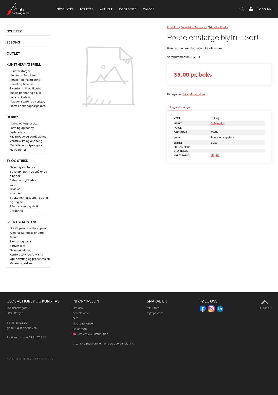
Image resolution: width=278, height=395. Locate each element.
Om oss (148, 9)
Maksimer (48, 358)
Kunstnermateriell (24, 64)
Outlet (13, 53)
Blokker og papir (20, 241)
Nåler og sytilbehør (22, 167)
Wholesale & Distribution (92, 334)
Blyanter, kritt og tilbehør (26, 88)
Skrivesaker (17, 246)
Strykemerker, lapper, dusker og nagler (29, 200)
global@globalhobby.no (22, 328)
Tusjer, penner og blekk (25, 93)
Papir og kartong (20, 97)
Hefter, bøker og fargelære (28, 106)
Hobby (12, 117)
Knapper (15, 193)
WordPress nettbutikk (22, 358)
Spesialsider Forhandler (194, 27)
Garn (13, 185)
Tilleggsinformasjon (179, 107)
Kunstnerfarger (20, 71)
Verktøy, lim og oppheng (26, 141)
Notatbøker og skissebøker (28, 228)
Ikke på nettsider (218, 27)
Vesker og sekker (21, 263)
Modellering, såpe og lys (26, 145)
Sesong (13, 42)
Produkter (65, 9)
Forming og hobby (22, 128)
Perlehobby (17, 132)
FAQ (75, 318)
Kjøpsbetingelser (83, 323)
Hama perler (18, 149)
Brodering (16, 211)
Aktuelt (106, 9)
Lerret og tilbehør (21, 84)
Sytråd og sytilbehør (23, 180)
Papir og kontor (21, 222)
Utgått (215, 155)
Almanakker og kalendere (27, 233)
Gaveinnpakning (20, 250)
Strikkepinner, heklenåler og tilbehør (28, 174)
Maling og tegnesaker (24, 123)
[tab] (179, 108)
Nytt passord (155, 313)
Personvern (80, 329)
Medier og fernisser (23, 75)
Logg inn (264, 9)
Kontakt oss (80, 313)
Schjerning (218, 123)
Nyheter (86, 9)
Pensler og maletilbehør (25, 80)
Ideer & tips (127, 9)
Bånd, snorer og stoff (24, 206)
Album (14, 237)
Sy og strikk (17, 160)
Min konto (153, 308)
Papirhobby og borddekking (28, 136)
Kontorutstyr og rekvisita (26, 254)
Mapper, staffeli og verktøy (27, 101)
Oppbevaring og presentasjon (30, 259)
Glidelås (15, 189)
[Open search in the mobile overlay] (242, 9)
